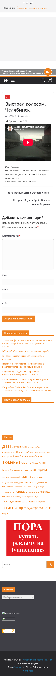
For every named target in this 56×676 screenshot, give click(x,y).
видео (25, 476)
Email (5, 289)
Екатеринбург (19, 446)
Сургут (5, 456)
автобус (6, 477)
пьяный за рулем (37, 501)
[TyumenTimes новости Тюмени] (5, 80)
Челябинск (19, 470)
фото (48, 507)
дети (16, 482)
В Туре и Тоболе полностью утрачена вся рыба (25, 351)
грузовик (7, 482)
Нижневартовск (9, 452)
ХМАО (35, 462)
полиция (34, 496)
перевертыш (33, 492)
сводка (28, 508)
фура (5, 513)
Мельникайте (34, 447)
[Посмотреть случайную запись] (50, 80)
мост (11, 486)
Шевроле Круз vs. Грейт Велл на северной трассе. (31, 202)
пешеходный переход (11, 496)
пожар (26, 496)
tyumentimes (25, 116)
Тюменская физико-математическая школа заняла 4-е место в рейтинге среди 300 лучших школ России (27, 343)
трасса (38, 508)
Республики (28, 452)
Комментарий (11, 235)
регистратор (12, 507)
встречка (37, 477)
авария (40, 469)
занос (44, 483)
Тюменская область (31, 456)
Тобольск (14, 456)
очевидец (20, 491)
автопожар (14, 478)
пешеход (45, 491)
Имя (4, 275)
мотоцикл (18, 487)
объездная (7, 492)
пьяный (25, 502)
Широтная (28, 470)
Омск (19, 452)
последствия (12, 501)
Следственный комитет (43, 452)
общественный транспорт (33, 487)
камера (5, 486)
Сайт (5, 303)
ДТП (7, 97)
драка (21, 483)
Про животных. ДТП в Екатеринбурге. (27, 192)
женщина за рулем (33, 482)
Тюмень (10, 462)
